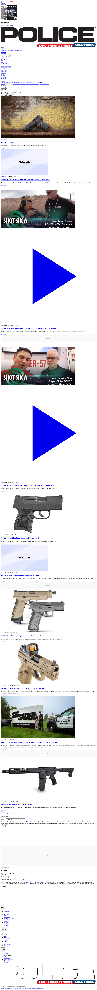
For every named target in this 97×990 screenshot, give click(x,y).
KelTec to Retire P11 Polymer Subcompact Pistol (20, 575)
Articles (14, 1)
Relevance (11, 95)
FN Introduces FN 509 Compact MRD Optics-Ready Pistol (23, 688)
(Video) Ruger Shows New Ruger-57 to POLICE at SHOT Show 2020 (27, 485)
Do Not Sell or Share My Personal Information (32, 988)
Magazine (12, 82)
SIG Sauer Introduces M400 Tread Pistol (16, 804)
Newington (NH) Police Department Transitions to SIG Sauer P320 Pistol (29, 742)
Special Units (4, 68)
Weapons (3, 79)
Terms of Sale (17, 988)
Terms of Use (11, 988)
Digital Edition (9, 25)
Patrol (2, 60)
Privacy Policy (4, 988)
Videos (18, 1)
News (11, 1)
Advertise (3, 84)
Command (3, 52)
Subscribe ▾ (3, 4)
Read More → (4, 148)
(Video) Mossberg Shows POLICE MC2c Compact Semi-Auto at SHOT (28, 328)
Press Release (22, 84)
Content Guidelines (30, 84)
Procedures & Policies (6, 66)
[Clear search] (16, 91)
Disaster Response (5, 54)
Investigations (4, 58)
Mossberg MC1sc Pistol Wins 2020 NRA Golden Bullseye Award (25, 180)
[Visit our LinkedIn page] (4, 871)
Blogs (8, 82)
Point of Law (4, 63)
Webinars (22, 1)
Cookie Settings (9, 84)
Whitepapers (18, 82)
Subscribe (3, 25)
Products (30, 82)
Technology (3, 71)
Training (3, 74)
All (1, 93)
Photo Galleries (36, 82)
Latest (6, 95)
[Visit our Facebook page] (1, 871)
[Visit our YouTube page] (6, 871)
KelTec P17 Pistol (7, 142)
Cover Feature (6, 1)
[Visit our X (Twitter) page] (3, 871)
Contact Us (16, 84)
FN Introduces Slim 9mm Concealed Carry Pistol (20, 538)
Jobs (41, 82)
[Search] (15, 91)
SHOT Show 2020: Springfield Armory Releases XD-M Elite (24, 636)
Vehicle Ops (3, 77)
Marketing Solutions (39, 84)
